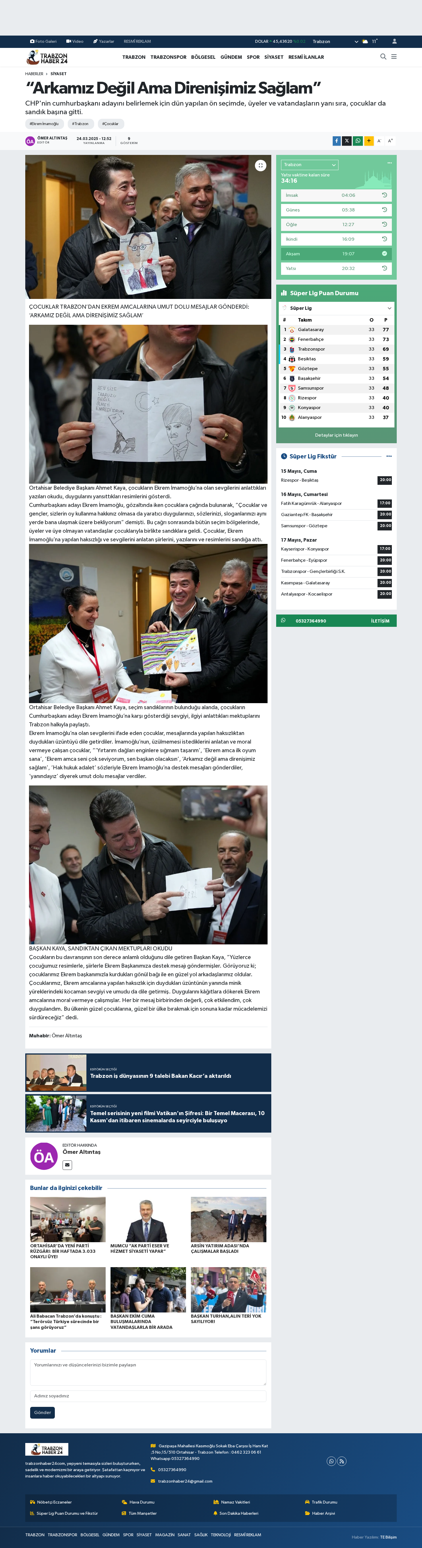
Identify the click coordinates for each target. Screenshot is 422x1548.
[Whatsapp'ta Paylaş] (358, 141)
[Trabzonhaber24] (46, 57)
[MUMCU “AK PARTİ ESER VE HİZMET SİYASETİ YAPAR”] (148, 1219)
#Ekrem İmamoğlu (44, 124)
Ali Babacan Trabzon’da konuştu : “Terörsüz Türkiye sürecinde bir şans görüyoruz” (66, 1321)
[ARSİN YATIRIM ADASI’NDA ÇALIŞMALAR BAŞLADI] (228, 1219)
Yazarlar (106, 41)
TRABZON (134, 57)
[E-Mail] (67, 1165)
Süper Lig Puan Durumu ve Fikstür (67, 1513)
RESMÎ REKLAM (137, 41)
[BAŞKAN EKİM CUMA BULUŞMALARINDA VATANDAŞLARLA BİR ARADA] (148, 1289)
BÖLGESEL (203, 57)
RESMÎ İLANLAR (306, 57)
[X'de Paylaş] (347, 141)
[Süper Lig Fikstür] (389, 456)
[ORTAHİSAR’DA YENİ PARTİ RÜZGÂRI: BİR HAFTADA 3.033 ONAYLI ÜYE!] (68, 1219)
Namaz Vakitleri (235, 1502)
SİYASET (274, 57)
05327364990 (172, 1470)
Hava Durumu (142, 1502)
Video (78, 41)
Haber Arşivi (323, 1513)
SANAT (184, 1535)
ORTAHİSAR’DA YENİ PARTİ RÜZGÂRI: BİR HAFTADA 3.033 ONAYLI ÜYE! (63, 1251)
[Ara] (383, 57)
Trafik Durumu (324, 1502)
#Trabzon (80, 124)
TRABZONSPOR (168, 57)
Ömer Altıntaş (82, 1152)
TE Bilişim (388, 1537)
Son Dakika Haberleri (239, 1513)
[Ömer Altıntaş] (44, 1156)
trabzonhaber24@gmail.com (185, 1481)
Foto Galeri (46, 41)
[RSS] (341, 1461)
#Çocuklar (110, 124)
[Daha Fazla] (369, 141)
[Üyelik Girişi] (392, 42)
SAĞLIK (201, 1535)
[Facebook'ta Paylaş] (337, 141)
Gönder (42, 1412)
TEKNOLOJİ (221, 1535)
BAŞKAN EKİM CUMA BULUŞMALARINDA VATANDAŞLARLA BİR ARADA (142, 1321)
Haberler (34, 74)
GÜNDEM (231, 57)
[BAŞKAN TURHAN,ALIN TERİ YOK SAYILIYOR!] (228, 1289)
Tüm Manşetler (143, 1513)
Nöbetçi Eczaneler (54, 1502)
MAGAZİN (165, 1535)
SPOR (253, 57)
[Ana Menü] (394, 57)
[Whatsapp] (331, 1461)
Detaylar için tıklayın (336, 435)
